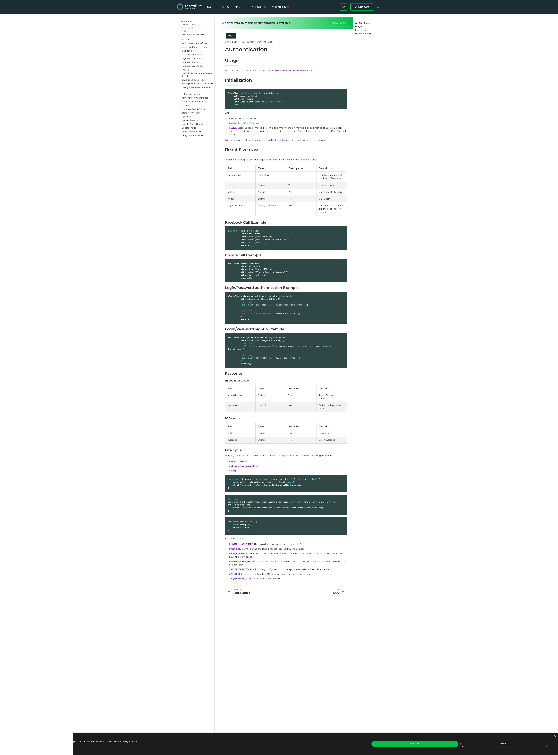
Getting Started (188, 25)
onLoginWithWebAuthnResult (197, 83)
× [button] (555, 736)
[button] (73, 751)
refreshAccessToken (192, 94)
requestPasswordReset (194, 101)
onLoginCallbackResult (193, 80)
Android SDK (231, 42)
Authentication (188, 28)
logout (185, 69)
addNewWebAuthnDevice (195, 43)
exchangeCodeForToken (194, 47)
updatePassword (190, 120)
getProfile (187, 51)
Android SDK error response (193, 34)
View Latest (339, 23)
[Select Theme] (378, 7)
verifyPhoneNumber (192, 135)
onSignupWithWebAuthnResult (197, 89)
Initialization (361, 30)
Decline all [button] (504, 744)
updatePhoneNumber (193, 124)
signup (185, 105)
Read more (134, 741)
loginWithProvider (191, 62)
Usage (358, 26)
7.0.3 (230, 35)
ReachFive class (363, 34)
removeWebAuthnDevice (195, 98)
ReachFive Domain (248, 123)
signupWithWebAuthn (193, 109)
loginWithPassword (192, 58)
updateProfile (189, 128)
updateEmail (188, 116)
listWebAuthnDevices (193, 54)
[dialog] (279, 744)
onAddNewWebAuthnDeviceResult (197, 74)
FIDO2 (185, 31)
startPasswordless (191, 112)
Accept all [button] (415, 744)
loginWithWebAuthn (192, 66)
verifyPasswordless (191, 131)
